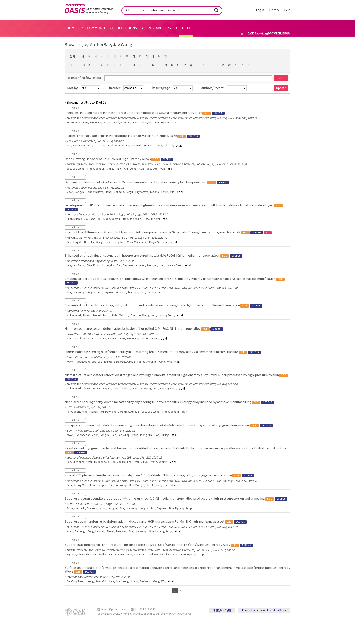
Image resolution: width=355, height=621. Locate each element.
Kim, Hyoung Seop (166, 122)
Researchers (159, 28)
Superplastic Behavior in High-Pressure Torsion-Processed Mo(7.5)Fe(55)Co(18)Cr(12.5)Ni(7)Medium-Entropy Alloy (158, 545)
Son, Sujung (161, 435)
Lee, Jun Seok (75, 265)
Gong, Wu (165, 361)
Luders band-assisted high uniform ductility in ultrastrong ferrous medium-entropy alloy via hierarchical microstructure (162, 352)
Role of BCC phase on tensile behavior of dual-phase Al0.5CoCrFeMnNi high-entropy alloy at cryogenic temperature (158, 475)
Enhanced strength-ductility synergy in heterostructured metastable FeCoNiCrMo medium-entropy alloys (152, 255)
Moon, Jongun (96, 169)
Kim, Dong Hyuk (139, 485)
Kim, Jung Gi (74, 242)
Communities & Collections (112, 28)
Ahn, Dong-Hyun (134, 169)
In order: (115, 88)
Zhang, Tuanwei (116, 531)
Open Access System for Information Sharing (89, 9)
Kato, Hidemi (152, 219)
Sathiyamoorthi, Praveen (82, 508)
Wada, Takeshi (164, 145)
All (72, 65)
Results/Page (161, 88)
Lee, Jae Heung (101, 361)
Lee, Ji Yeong (75, 462)
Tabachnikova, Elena (98, 192)
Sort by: (72, 88)
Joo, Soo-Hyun (76, 145)
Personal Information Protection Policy (264, 610)
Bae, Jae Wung (92, 122)
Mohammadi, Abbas (79, 315)
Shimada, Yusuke (142, 145)
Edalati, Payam (102, 388)
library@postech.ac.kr (113, 609)
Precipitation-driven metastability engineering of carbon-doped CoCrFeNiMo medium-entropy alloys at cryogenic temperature (168, 425)
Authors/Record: (212, 88)
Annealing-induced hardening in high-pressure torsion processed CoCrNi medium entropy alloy (143, 113)
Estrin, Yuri (167, 192)
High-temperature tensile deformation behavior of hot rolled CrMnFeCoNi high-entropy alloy (143, 329)
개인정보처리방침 (222, 610)
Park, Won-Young (118, 145)
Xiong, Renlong (76, 531)
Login (260, 10)
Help (287, 10)
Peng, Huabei (96, 531)
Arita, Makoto (120, 315)
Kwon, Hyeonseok (78, 361)
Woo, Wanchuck (136, 242)
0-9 (83, 65)
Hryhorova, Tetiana (147, 192)
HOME (71, 28)
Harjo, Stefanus (158, 242)
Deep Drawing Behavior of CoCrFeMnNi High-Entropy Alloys (118, 159)
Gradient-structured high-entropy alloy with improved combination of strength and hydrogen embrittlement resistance (162, 305)
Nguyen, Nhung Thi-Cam (81, 554)
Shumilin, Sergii (123, 192)
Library (274, 10)
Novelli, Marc (101, 315)
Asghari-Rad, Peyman (117, 122)
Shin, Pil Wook (95, 265)
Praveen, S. (74, 122)
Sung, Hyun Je (109, 338)
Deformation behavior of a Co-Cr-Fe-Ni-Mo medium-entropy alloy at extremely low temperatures (146, 182)
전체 (72, 56)
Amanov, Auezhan (146, 265)
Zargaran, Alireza (124, 361)
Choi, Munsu (74, 219)
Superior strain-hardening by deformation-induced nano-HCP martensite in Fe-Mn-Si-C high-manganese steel (155, 521)
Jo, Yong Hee (159, 485)
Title (186, 28)
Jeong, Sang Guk (96, 581)
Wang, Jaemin (158, 462)
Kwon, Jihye (140, 462)
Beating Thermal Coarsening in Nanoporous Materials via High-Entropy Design (131, 136)
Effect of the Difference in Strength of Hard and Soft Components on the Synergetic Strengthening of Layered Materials (167, 232)
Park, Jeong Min (142, 122)
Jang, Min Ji (114, 169)
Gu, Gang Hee (92, 219)
